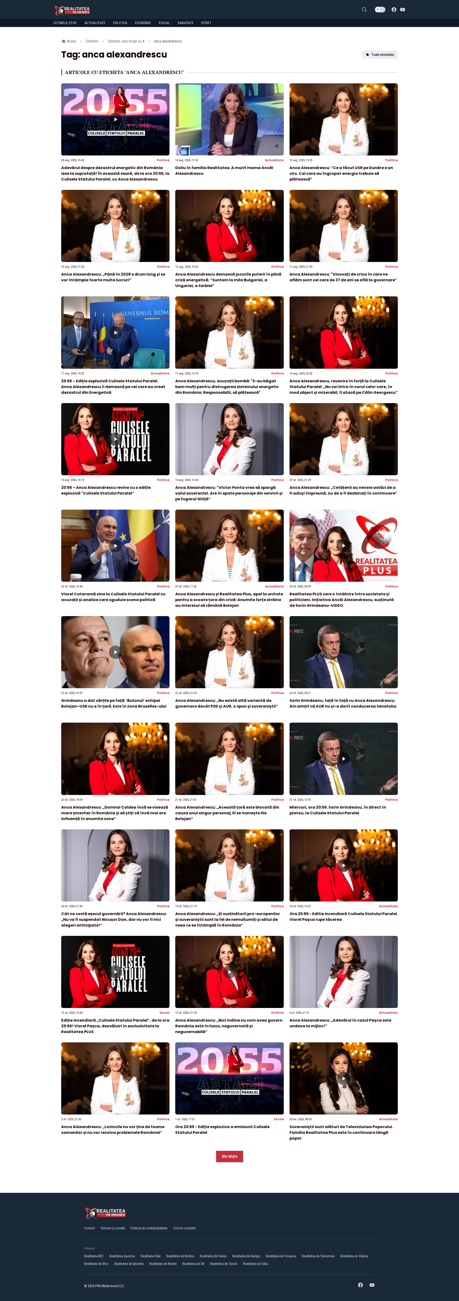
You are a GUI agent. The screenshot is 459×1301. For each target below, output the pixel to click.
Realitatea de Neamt (163, 1264)
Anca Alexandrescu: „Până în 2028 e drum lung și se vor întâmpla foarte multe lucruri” (113, 277)
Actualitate (274, 160)
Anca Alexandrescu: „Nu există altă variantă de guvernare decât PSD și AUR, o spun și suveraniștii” (226, 703)
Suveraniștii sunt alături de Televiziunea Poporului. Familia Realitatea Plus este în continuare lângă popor (341, 1132)
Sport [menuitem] (206, 23)
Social (164, 1013)
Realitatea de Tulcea (223, 1264)
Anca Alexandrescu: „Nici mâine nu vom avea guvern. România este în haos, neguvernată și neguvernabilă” (229, 1026)
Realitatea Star (151, 1256)
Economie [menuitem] (143, 23)
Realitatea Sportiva (122, 1256)
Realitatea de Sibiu (255, 1264)
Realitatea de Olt (193, 1264)
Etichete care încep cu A (126, 41)
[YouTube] (402, 9)
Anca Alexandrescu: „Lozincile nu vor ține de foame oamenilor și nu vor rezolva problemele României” (112, 1129)
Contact (89, 1228)
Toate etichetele (383, 55)
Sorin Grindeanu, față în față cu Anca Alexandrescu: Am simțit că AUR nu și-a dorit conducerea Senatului (343, 703)
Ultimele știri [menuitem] (65, 23)
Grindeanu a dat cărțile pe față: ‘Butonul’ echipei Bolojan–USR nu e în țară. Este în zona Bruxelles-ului (113, 703)
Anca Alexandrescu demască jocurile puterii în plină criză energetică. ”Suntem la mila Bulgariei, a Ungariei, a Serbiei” (228, 280)
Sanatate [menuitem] (186, 23)
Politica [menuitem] (120, 23)
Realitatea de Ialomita (129, 1264)
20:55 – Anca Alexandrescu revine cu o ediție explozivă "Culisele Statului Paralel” (106, 490)
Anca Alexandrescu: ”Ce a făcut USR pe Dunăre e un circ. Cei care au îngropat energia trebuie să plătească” (341, 173)
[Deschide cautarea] (364, 9)
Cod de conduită (184, 1228)
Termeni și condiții (113, 1228)
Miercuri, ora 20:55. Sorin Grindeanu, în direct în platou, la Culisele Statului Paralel (338, 810)
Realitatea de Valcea (354, 1256)
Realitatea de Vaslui (213, 1256)
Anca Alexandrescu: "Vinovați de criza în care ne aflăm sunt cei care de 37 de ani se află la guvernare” (343, 277)
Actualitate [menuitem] (94, 23)
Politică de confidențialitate (149, 1228)
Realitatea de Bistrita (180, 1256)
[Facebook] (394, 9)
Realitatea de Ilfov (96, 1264)
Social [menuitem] (164, 23)
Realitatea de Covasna (281, 1256)
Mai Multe (229, 1156)
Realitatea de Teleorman (318, 1256)
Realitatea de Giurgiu (246, 1256)
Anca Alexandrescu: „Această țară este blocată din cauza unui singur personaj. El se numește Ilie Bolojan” (227, 813)
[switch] (380, 9)
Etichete (92, 41)
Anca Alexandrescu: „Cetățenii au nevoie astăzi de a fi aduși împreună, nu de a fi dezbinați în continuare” (343, 490)
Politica (163, 160)
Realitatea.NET (94, 1256)
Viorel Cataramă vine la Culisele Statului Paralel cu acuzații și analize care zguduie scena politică (113, 597)
